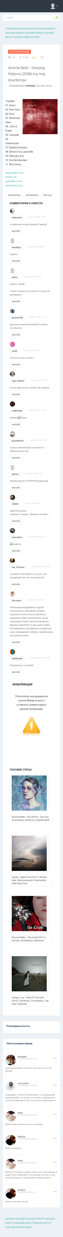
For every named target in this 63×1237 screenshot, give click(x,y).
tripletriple (17, 658)
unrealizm (17, 537)
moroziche (23, 1083)
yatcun (15, 474)
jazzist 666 (17, 317)
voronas (30, 86)
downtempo (14, 195)
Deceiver (16, 600)
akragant (22, 1056)
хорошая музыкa (26, 28)
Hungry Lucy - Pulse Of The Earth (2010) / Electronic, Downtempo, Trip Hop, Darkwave (30, 1000)
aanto (15, 277)
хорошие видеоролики (26, 36)
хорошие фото (41, 1222)
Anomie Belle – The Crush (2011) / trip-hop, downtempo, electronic (29, 939)
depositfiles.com (14, 172)
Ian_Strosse (18, 567)
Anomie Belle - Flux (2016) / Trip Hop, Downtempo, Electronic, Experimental (30, 818)
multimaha (17, 410)
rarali (14, 351)
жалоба (16, 231)
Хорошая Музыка (19, 52)
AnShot (21, 1136)
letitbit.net (11, 177)
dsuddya (16, 247)
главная (10, 28)
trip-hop (48, 195)
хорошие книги (13, 32)
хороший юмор (33, 32)
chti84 (15, 504)
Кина (20, 1112)
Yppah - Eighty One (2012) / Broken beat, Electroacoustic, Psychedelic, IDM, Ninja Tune (29, 880)
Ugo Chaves (18, 380)
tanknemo (17, 217)
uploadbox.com (13, 181)
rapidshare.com (14, 185)
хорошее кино (46, 28)
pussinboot (17, 440)
